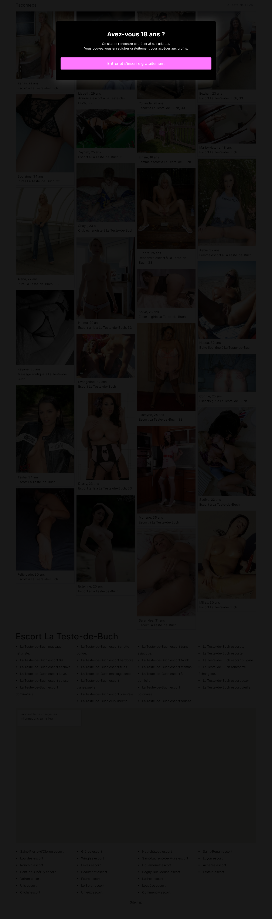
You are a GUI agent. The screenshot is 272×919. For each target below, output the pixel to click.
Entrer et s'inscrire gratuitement (136, 63)
